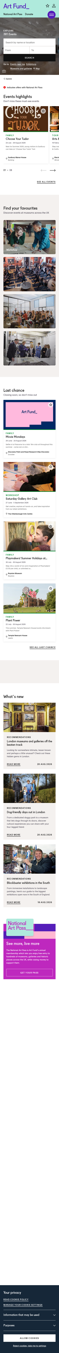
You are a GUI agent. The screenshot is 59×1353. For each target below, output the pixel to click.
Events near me (17, 64)
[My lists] (47, 5)
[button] (29, 57)
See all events (46, 181)
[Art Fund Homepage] (16, 6)
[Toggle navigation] (52, 15)
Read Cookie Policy (15, 1299)
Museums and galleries (21, 68)
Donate (29, 14)
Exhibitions (31, 64)
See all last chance (43, 647)
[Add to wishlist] (43, 111)
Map (38, 68)
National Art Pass (12, 14)
